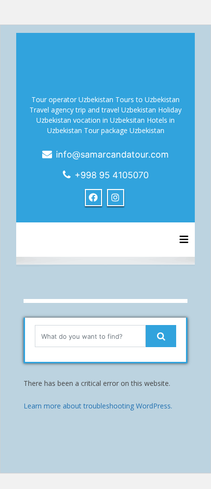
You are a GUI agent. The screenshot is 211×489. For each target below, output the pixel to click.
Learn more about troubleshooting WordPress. (98, 405)
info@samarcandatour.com (112, 154)
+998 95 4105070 (112, 175)
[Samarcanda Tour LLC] (105, 58)
